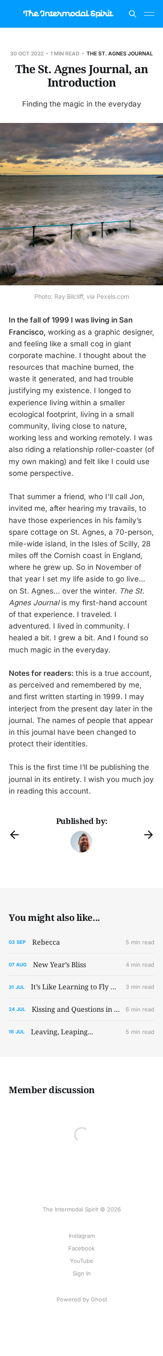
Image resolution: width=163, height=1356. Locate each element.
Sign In (82, 1273)
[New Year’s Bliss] (81, 965)
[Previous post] (14, 834)
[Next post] (148, 834)
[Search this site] (132, 13)
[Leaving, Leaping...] (81, 1032)
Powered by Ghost (82, 1299)
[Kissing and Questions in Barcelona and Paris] (81, 1009)
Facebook (81, 1248)
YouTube (81, 1260)
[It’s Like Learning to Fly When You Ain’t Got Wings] (81, 987)
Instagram (82, 1235)
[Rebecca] (81, 942)
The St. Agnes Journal (119, 53)
